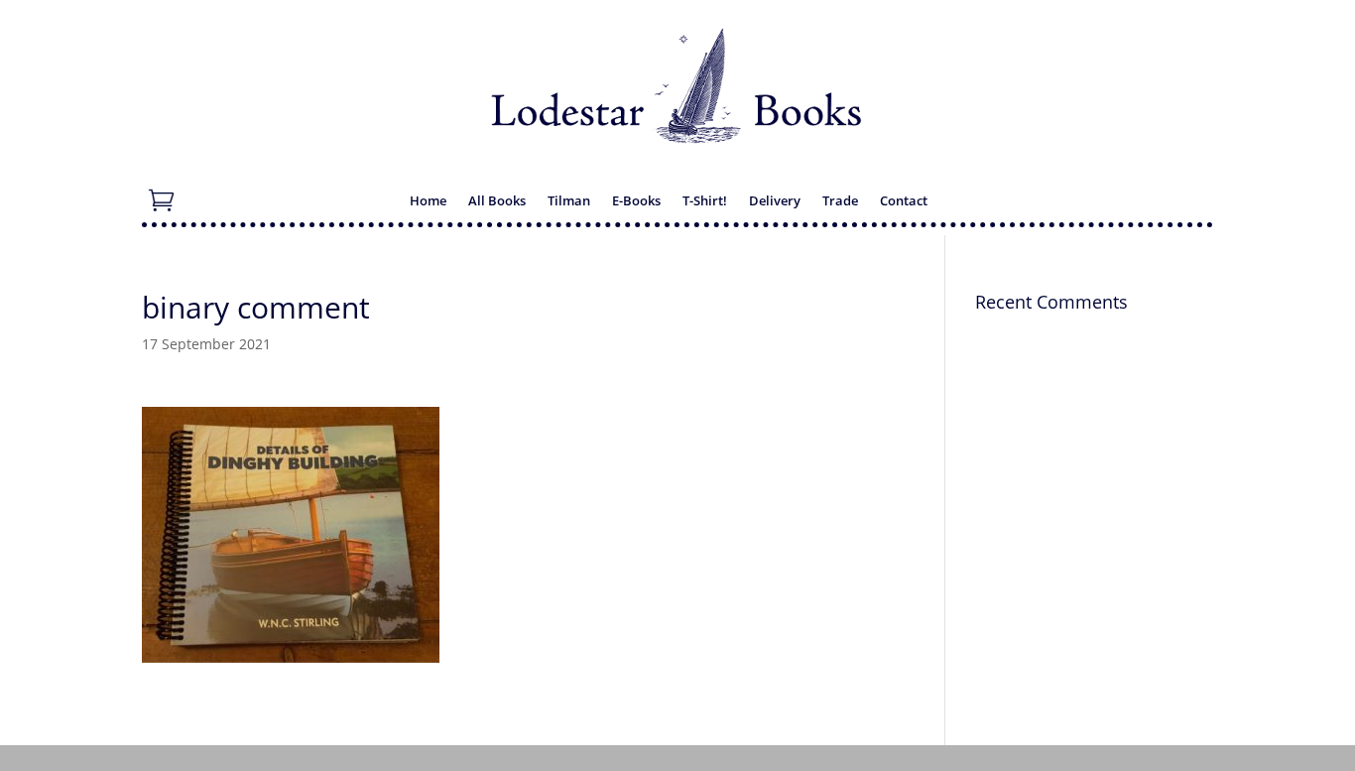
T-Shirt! (704, 201)
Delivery (775, 201)
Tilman (569, 201)
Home (428, 201)
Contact (903, 201)
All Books (497, 201)
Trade (840, 201)
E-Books (636, 201)
